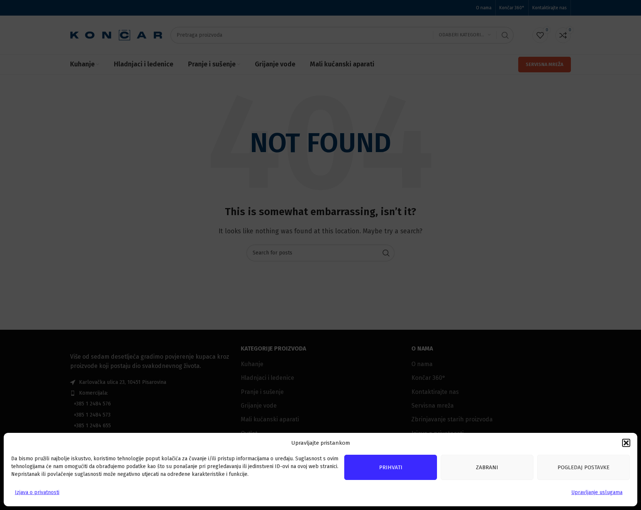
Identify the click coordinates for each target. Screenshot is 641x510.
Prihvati (390, 467)
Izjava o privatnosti (37, 492)
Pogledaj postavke (583, 467)
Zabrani (487, 467)
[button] (626, 443)
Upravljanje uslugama (596, 492)
